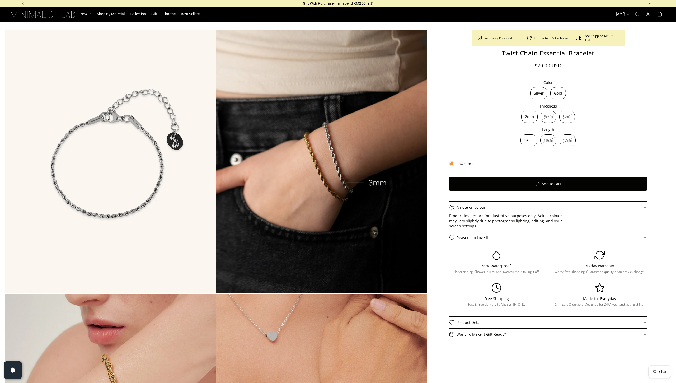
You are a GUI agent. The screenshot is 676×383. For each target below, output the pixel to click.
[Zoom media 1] (110, 161)
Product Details (470, 322)
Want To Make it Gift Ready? (481, 334)
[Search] (637, 14)
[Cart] (659, 14)
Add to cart (551, 183)
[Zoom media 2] (321, 161)
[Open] (13, 370)
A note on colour (471, 207)
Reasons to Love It (472, 237)
